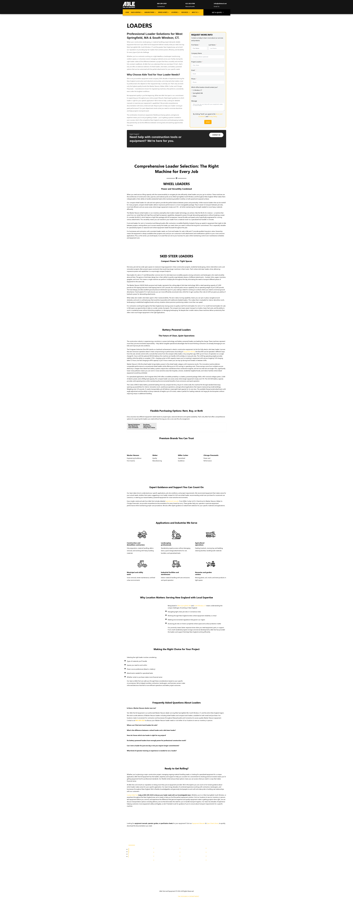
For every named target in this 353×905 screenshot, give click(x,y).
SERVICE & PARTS (162, 12)
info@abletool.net (220, 3)
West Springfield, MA (184, 606)
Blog (156, 856)
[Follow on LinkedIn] (128, 854)
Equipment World (189, 351)
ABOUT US (194, 12)
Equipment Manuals (198, 823)
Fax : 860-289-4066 (187, 860)
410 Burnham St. (186, 848)
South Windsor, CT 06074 (188, 852)
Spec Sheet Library (213, 823)
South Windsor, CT (200, 606)
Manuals (157, 860)
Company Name (196, 53)
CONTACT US (216, 135)
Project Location (196, 62)
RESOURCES (184, 12)
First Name (194, 45)
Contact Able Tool (132, 795)
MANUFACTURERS (149, 12)
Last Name (212, 45)
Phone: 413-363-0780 (213, 856)
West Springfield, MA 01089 (215, 852)
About (157, 848)
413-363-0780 (190, 3)
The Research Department (188, 896)
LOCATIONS (174, 12)
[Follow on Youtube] (128, 856)
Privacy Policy (212, 116)
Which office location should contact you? (204, 87)
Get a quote (217, 12)
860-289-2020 (161, 3)
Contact (157, 852)
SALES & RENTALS (136, 12)
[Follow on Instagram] (128, 852)
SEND (208, 122)
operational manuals (172, 501)
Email (193, 70)
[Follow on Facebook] (128, 849)
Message (194, 101)
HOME (127, 12)
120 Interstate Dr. (212, 848)
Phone (193, 79)
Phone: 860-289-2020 (187, 856)
